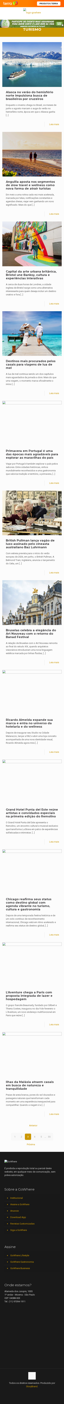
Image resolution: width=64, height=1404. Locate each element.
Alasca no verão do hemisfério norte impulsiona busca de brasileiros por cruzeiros (29, 95)
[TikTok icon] (43, 1391)
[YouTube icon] (24, 1391)
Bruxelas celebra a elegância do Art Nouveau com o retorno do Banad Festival (31, 633)
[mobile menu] (59, 12)
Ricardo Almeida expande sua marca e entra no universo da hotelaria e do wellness (29, 723)
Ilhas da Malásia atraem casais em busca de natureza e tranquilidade (30, 1085)
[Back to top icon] (32, 1376)
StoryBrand (32, 1386)
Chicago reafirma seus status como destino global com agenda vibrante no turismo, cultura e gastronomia (28, 904)
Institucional (16, 1198)
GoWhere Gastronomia (22, 1262)
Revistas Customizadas (22, 1223)
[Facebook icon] (21, 1391)
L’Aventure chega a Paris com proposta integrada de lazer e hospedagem (29, 995)
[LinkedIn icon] (28, 1391)
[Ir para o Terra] (11, 3)
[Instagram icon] (32, 1391)
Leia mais (54, 124)
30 (49, 1136)
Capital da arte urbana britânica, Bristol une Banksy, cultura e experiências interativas (31, 275)
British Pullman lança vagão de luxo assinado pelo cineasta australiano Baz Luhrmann (30, 544)
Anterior (33, 1125)
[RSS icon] (39, 1391)
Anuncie (14, 1210)
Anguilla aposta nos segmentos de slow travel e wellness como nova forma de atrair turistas (30, 185)
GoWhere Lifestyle (19, 1255)
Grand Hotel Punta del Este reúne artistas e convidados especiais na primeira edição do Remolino (32, 813)
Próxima (31, 1144)
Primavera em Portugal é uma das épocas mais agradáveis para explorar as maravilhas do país (32, 454)
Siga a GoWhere (18, 1230)
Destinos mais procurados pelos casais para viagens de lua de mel (30, 364)
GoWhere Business (20, 1268)
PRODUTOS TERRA (48, 3)
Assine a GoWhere (19, 1204)
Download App (18, 1217)
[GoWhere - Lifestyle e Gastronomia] (32, 12)
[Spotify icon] (35, 1391)
